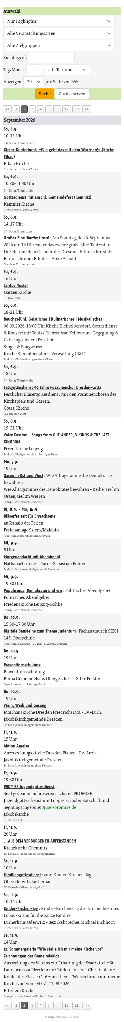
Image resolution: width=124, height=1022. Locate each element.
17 (67, 109)
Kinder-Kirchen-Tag (21, 908)
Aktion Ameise (16, 746)
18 (77, 109)
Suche (44, 94)
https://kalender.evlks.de (63, 1017)
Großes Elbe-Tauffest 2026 (26, 238)
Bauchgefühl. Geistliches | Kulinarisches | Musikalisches (53, 319)
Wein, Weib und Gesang (25, 705)
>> (87, 109)
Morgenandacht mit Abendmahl (32, 557)
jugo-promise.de (60, 807)
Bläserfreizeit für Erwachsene (29, 516)
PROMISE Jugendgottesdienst (29, 786)
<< (7, 109)
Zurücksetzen (72, 94)
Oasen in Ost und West (23, 475)
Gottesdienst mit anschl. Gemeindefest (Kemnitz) (47, 197)
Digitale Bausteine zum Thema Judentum (40, 631)
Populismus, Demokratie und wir (33, 590)
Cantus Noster (16, 285)
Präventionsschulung (22, 665)
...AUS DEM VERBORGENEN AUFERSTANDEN (40, 841)
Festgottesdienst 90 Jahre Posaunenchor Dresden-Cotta (52, 387)
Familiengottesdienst (22, 875)
